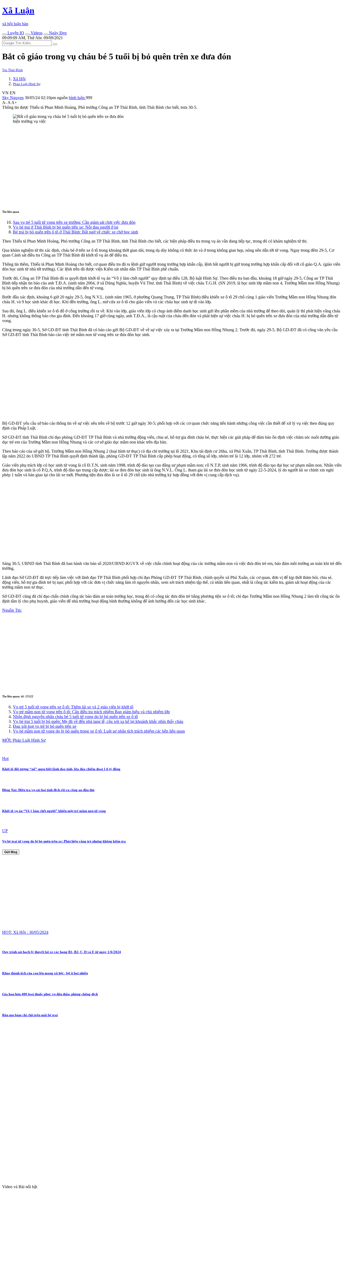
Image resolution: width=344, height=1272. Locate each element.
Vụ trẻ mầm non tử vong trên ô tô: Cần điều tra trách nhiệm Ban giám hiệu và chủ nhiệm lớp (91, 711)
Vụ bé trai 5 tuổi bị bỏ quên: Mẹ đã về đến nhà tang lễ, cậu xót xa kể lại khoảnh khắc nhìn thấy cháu (98, 721)
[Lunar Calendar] (46, 34)
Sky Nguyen (13, 97)
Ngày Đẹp (57, 33)
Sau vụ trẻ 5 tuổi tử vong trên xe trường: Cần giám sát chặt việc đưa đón (74, 222)
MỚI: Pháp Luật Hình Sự (24, 740)
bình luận (77, 97)
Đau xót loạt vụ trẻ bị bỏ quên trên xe (44, 726)
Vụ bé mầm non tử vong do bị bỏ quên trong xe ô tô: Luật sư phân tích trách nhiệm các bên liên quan (99, 731)
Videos (36, 33)
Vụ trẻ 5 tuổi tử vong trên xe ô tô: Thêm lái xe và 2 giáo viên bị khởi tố (73, 707)
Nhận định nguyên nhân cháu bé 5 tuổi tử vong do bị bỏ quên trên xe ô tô (75, 716)
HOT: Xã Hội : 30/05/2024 (25, 932)
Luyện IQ (15, 33)
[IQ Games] (4, 34)
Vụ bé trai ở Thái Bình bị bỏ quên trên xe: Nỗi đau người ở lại (65, 227)
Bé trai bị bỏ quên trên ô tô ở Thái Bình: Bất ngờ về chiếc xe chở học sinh (75, 232)
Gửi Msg (10, 852)
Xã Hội (19, 79)
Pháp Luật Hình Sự (26, 84)
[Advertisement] (163, 165)
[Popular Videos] (27, 34)
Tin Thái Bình (12, 70)
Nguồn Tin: (12, 610)
